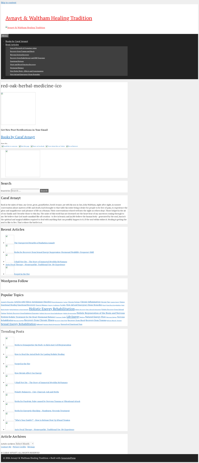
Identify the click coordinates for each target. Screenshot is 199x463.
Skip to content (8, 2)
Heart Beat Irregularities (113, 305)
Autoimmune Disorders (42, 302)
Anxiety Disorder (7, 302)
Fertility (63, 305)
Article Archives (8, 443)
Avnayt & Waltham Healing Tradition (49, 17)
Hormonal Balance (17, 68)
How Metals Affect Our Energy (28, 373)
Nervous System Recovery (19, 55)
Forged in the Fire (22, 363)
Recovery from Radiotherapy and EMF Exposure (27, 58)
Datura (122, 302)
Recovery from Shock (76, 320)
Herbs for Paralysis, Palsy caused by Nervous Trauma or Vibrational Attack (47, 401)
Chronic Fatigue (74, 302)
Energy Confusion (54, 305)
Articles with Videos (22, 302)
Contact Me (6, 446)
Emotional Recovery (26, 305)
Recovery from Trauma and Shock (22, 51)
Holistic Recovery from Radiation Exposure (23, 313)
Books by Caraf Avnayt (17, 41)
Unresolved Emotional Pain (71, 324)
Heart (104, 305)
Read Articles (12, 44)
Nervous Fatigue (111, 317)
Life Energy (73, 316)
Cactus (65, 302)
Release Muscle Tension (114, 320)
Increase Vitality (61, 317)
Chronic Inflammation (90, 301)
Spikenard (39, 324)
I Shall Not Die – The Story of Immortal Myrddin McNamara (41, 382)
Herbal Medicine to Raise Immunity (19, 309)
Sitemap (31, 446)
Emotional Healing (9, 305)
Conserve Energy (114, 302)
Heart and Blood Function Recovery (23, 64)
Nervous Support (19, 320)
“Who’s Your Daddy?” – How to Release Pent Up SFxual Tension (42, 420)
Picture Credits (19, 446)
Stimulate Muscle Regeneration (51, 324)
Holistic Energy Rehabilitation (52, 309)
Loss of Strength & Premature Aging (23, 48)
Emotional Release (17, 61)
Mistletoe (82, 317)
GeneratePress (68, 458)
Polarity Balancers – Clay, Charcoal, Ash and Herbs (37, 392)
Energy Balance (42, 305)
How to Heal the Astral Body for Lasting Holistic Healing (39, 354)
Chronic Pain (105, 302)
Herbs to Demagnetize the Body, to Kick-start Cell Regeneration (43, 345)
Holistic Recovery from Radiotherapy (51, 313)
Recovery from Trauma (96, 320)
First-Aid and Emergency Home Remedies (25, 74)
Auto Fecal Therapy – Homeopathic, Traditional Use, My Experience (44, 429)
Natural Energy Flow (95, 316)
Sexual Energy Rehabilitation (18, 324)
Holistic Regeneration (69, 313)
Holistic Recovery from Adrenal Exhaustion (88, 309)
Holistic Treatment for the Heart (23, 317)
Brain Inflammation (57, 302)
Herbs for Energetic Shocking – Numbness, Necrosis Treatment (42, 410)
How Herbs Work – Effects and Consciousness (26, 71)
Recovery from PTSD (61, 320)
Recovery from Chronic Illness (39, 320)
